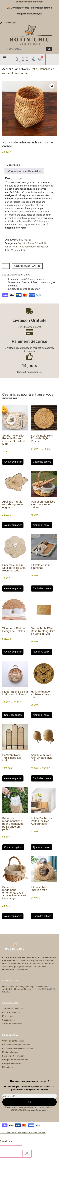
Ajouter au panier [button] (13, 462)
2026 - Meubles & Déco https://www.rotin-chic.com (23, 1132)
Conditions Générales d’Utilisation (17, 1048)
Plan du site (6, 1141)
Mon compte (8, 1016)
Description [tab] (13, 164)
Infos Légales (10, 1035)
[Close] (27, 1154)
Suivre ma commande (12, 1023)
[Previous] (5, 1152)
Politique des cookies (11, 1063)
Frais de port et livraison (13, 1056)
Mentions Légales (10, 1052)
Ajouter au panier (27, 266)
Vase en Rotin (18, 250)
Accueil (6, 68)
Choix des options (42, 462)
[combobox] (26, 49)
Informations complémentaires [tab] (24, 171)
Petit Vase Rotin (27, 246)
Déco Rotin (41, 243)
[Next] (16, 1152)
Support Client (8, 1020)
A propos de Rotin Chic (12, 1008)
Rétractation (7, 1067)
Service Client (10, 1002)
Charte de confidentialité (13, 1041)
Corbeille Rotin (26, 243)
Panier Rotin (21, 68)
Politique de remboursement (15, 1059)
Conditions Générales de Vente (16, 1044)
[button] (51, 86)
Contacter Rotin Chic (11, 1012)
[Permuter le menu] (4, 56)
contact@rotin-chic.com (29, 1)
